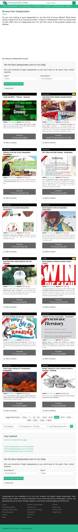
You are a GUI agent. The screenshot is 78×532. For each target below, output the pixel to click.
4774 (44, 417)
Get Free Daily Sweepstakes (14, 83)
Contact (55, 504)
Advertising (56, 507)
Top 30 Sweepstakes (58, 6)
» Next (49, 420)
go (71, 426)
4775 (50, 417)
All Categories (47, 6)
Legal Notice (56, 512)
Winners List (31, 507)
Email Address (45, 76)
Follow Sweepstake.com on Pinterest (18, 451)
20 (38, 417)
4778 (69, 417)
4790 (35, 420)
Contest (58, 258)
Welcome (30, 514)
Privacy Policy (57, 509)
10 (34, 417)
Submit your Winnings (34, 509)
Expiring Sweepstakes (25, 6)
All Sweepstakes (37, 6)
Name (6, 76)
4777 (63, 417)
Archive (4, 514)
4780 (29, 420)
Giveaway (6, 94)
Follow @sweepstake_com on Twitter (18, 449)
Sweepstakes (58, 94)
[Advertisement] (39, 41)
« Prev (24, 417)
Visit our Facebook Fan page (15, 440)
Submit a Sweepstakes (35, 504)
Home (4, 6)
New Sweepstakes (13, 6)
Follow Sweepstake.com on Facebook (19, 446)
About (29, 517)
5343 (42, 420)
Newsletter (68, 6)
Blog (3, 517)
